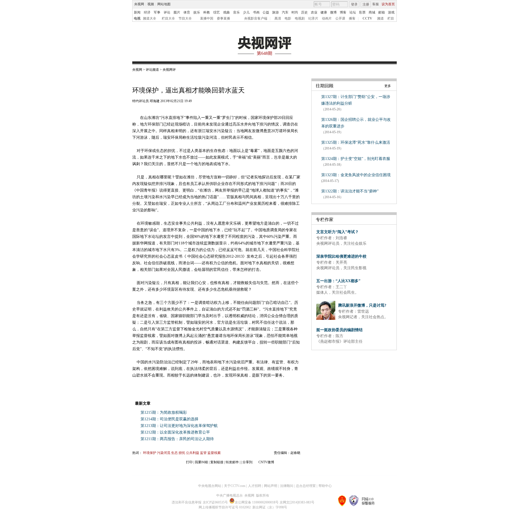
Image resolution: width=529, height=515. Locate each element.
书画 (256, 12)
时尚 (295, 12)
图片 (177, 12)
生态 (175, 453)
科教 (206, 12)
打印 (189, 462)
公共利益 (193, 453)
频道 (380, 18)
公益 (266, 12)
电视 (137, 18)
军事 (157, 12)
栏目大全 (168, 18)
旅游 (275, 12)
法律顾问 (286, 486)
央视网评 (169, 70)
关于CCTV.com (234, 486)
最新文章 (142, 403)
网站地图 (164, 4)
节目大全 (185, 18)
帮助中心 (325, 486)
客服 (375, 4)
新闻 (137, 12)
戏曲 (226, 12)
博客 (343, 12)
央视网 (139, 4)
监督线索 (214, 453)
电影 (288, 18)
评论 (167, 12)
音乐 (236, 12)
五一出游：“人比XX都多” (338, 281)
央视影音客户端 (255, 18)
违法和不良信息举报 (186, 502)
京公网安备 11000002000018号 (257, 502)
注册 (366, 4)
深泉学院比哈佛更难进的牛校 (341, 256)
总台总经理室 (306, 486)
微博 (333, 12)
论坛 (352, 12)
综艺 (216, 12)
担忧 (182, 453)
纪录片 (313, 18)
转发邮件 (232, 462)
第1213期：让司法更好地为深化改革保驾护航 (179, 426)
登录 (354, 4)
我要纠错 (201, 462)
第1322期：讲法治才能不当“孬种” (350, 191)
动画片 (327, 18)
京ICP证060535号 (215, 502)
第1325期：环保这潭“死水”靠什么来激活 (355, 142)
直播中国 (206, 18)
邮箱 (381, 12)
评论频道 (153, 70)
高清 (277, 18)
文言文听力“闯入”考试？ (337, 232)
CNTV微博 (266, 462)
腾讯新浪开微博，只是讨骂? (362, 305)
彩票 (362, 12)
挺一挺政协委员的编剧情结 (339, 330)
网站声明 (270, 486)
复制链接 (216, 462)
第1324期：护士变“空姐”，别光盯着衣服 (355, 159)
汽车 (285, 12)
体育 (186, 12)
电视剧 (300, 18)
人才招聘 (254, 486)
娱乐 (196, 12)
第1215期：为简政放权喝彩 (164, 412)
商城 (372, 12)
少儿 (246, 12)
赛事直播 (223, 18)
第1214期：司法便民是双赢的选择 (169, 419)
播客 (352, 18)
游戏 (391, 12)
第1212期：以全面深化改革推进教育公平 (175, 432)
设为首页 (388, 4)
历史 (304, 12)
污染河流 (164, 453)
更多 (387, 86)
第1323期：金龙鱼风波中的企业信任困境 (356, 175)
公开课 (340, 18)
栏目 (390, 18)
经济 (147, 12)
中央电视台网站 (209, 486)
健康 (323, 12)
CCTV (367, 18)
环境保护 (150, 453)
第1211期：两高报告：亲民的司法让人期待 (177, 439)
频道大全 (149, 18)
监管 (203, 453)
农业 (314, 12)
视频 (150, 4)
